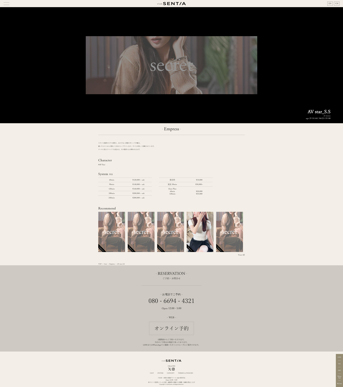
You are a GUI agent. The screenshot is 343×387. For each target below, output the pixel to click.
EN (330, 3)
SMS (339, 370)
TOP (100, 264)
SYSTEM (160, 373)
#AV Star (101, 164)
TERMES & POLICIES (185, 373)
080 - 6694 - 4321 (171, 301)
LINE (339, 357)
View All (241, 255)
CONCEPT (170, 373)
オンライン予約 (171, 328)
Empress (112, 264)
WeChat (339, 384)
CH (336, 3)
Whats (339, 377)
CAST (152, 373)
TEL (339, 364)
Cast (105, 264)
